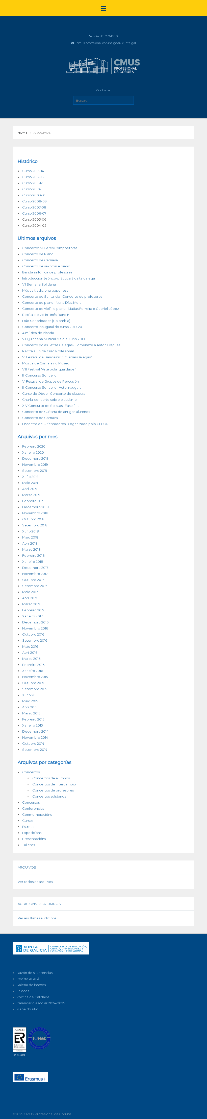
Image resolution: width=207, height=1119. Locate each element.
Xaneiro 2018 (32, 562)
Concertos (31, 772)
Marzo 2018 (31, 549)
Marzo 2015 (31, 713)
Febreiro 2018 (33, 555)
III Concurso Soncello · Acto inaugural (52, 387)
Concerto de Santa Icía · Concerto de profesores (62, 296)
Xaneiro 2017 (32, 616)
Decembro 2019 (35, 458)
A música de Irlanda (38, 333)
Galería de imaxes (31, 985)
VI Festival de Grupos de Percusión (50, 381)
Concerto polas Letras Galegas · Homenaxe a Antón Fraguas (71, 345)
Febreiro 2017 (33, 610)
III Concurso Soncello (39, 375)
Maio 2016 (30, 646)
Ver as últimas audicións (37, 918)
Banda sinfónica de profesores (47, 272)
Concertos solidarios (49, 796)
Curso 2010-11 (32, 189)
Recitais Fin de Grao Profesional (48, 351)
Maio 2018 (30, 537)
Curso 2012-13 (33, 177)
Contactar (103, 90)
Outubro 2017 (33, 580)
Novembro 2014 (35, 737)
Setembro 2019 (34, 471)
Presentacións (34, 839)
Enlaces (22, 991)
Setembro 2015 (34, 689)
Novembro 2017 (35, 574)
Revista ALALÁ (27, 979)
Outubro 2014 (33, 743)
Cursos (27, 821)
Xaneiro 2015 (32, 725)
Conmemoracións (37, 814)
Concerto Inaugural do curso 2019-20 (52, 327)
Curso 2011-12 (32, 183)
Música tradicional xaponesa (45, 290)
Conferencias (33, 808)
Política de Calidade (32, 997)
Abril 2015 (29, 707)
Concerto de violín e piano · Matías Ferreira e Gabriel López (70, 309)
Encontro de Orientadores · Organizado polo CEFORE (66, 424)
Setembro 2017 (34, 586)
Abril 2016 (29, 652)
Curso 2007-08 (34, 207)
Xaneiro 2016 (32, 671)
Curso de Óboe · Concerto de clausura (53, 393)
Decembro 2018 (35, 507)
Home (23, 132)
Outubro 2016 (33, 634)
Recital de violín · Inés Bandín (45, 315)
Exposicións (31, 833)
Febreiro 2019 (33, 501)
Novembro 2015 (35, 677)
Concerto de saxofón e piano (46, 266)
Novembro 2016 (35, 628)
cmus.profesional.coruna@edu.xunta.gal (106, 43)
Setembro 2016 (34, 640)
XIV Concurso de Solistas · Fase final (51, 406)
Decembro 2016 (35, 622)
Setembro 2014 (34, 750)
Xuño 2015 (30, 695)
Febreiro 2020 (33, 446)
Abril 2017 (29, 598)
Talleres (28, 845)
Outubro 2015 (33, 683)
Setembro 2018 (34, 525)
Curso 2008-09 (34, 201)
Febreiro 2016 (33, 665)
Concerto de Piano (38, 254)
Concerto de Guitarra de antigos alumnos (56, 412)
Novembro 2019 (35, 464)
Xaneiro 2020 (33, 452)
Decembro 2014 (35, 731)
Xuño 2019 (30, 477)
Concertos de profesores (53, 790)
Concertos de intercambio (54, 784)
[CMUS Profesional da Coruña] (103, 65)
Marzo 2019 (31, 495)
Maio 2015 (30, 701)
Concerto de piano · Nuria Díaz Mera (52, 302)
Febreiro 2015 (33, 719)
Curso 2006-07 (34, 213)
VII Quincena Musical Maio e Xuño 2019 (53, 339)
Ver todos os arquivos (35, 882)
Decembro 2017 (35, 568)
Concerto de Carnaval (40, 260)
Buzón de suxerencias (34, 973)
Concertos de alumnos (51, 778)
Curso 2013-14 (33, 171)
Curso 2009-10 (33, 195)
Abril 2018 (30, 543)
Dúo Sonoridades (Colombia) (46, 321)
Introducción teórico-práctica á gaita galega (58, 278)
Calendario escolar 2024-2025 (40, 1003)
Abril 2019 (29, 489)
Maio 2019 (30, 483)
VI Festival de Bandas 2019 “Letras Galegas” (57, 357)
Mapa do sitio (27, 1009)
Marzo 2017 (31, 604)
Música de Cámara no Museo (45, 363)
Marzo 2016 (31, 659)
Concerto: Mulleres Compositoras (49, 248)
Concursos (31, 802)
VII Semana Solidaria (39, 284)
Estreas (28, 827)
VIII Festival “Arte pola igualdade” (49, 369)
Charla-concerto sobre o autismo (49, 400)
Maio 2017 (30, 592)
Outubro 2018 (33, 519)
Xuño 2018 (30, 531)
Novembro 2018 (35, 513)
